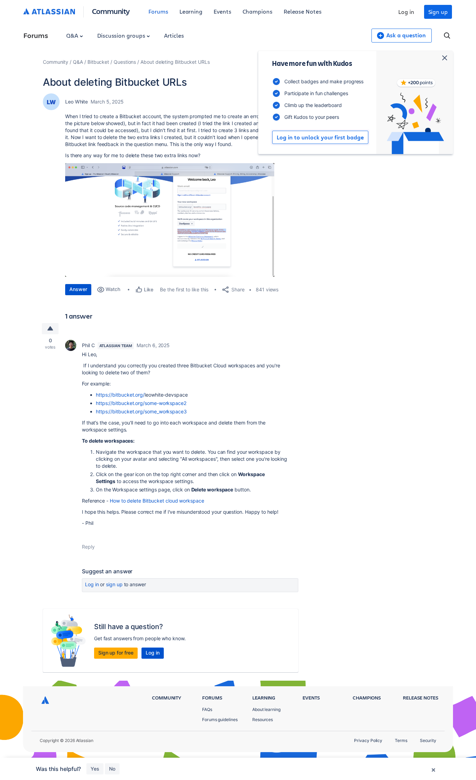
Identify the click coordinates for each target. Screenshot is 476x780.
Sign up (438, 11)
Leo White (76, 102)
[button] (169, 220)
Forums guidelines (220, 719)
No (112, 769)
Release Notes (303, 11)
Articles (174, 35)
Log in (406, 11)
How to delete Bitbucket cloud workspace (157, 501)
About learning (266, 709)
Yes (95, 769)
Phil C (88, 345)
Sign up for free (115, 653)
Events (222, 11)
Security (428, 740)
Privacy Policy (368, 740)
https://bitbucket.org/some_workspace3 (141, 411)
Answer (78, 289)
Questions (125, 62)
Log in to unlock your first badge (320, 137)
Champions (257, 11)
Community (111, 11)
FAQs (207, 709)
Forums (158, 11)
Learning (190, 11)
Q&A (72, 35)
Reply (88, 547)
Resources (262, 719)
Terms (401, 740)
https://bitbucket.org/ (120, 395)
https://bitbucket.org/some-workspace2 (141, 403)
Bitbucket (98, 62)
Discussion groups (122, 35)
